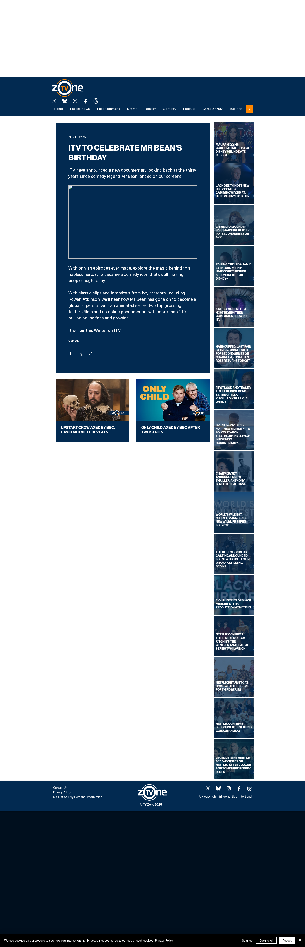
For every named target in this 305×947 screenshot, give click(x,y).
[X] (54, 101)
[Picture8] (64, 101)
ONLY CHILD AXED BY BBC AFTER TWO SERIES (170, 429)
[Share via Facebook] (70, 354)
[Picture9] (96, 101)
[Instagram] (75, 101)
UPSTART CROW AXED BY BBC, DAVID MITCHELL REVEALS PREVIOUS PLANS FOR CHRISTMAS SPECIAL (92, 429)
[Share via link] (91, 354)
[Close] (300, 940)
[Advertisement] (75, 9)
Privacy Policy (164, 940)
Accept (287, 940)
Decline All (266, 940)
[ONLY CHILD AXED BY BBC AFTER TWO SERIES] (173, 400)
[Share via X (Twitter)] (81, 354)
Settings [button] (247, 940)
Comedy (73, 340)
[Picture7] (85, 101)
